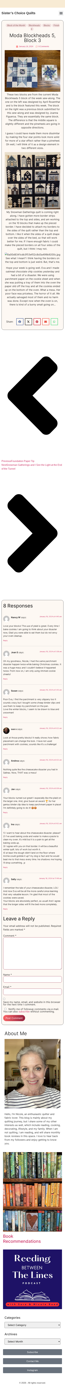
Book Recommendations (22, 1239)
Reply (5, 640)
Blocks (47, 25)
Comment (9, 935)
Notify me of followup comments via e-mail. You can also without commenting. (31, 1010)
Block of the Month (16, 25)
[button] (60, 13)
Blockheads (34, 25)
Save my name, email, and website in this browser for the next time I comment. (31, 1003)
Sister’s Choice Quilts (18, 13)
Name (7, 974)
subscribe (24, 1011)
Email (7, 987)
